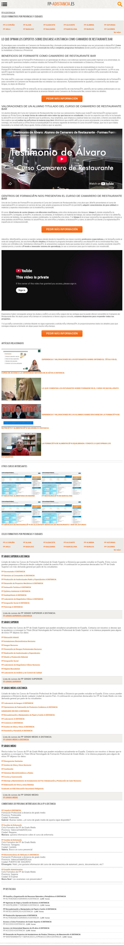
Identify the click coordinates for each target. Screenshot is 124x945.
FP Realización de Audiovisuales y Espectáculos (21, 653)
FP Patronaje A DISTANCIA (12, 607)
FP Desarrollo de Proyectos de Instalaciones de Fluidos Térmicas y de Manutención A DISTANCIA (42, 934)
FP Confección (7, 769)
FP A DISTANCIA (8, 13)
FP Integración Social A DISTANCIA (15, 603)
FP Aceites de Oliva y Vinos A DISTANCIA (18, 727)
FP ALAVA (27, 25)
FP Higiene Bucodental (11, 669)
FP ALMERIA (89, 25)
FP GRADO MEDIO (9, 746)
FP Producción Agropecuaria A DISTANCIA (20, 915)
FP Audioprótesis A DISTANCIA (14, 595)
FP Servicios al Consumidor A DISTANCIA (18, 575)
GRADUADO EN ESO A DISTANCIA (15, 711)
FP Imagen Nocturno (10, 645)
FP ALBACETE (49, 25)
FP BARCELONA (70, 29)
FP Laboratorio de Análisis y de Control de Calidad (22, 673)
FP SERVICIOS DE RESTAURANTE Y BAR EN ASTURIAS (64, 525)
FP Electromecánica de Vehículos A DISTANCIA (20, 855)
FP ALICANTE (69, 25)
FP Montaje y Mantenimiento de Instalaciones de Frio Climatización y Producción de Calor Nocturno (41, 781)
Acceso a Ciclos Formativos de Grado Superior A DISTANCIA (27, 922)
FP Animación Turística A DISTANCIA (16, 587)
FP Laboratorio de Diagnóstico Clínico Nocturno (21, 665)
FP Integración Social (10, 661)
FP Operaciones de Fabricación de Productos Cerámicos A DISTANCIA (30, 707)
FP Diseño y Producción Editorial (15, 657)
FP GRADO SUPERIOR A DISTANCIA (16, 556)
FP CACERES (109, 29)
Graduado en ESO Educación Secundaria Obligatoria (22, 789)
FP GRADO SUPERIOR (10, 622)
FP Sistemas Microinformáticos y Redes (17, 773)
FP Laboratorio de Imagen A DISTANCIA (17, 703)
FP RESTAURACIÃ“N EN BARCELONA (57, 496)
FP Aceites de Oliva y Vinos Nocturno (16, 765)
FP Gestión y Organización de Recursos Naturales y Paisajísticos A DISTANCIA (34, 896)
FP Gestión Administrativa (12, 869)
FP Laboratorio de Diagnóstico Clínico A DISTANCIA (22, 599)
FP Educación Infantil (10, 637)
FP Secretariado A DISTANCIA (13, 571)
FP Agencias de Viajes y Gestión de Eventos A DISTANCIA (26, 903)
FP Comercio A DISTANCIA (12, 723)
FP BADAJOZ (28, 29)
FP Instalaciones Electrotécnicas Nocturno (18, 641)
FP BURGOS (89, 29)
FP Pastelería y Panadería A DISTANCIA (17, 731)
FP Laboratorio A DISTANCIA (13, 719)
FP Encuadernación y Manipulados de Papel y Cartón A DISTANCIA (28, 715)
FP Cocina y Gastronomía (12, 777)
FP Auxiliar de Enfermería (12, 825)
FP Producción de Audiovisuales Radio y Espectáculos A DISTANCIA (29, 579)
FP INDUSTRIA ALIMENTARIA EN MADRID (18, 496)
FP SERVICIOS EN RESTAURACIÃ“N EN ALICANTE (22, 525)
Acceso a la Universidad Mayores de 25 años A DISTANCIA (26, 928)
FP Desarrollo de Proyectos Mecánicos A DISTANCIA (22, 583)
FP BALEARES (49, 29)
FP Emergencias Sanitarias (12, 761)
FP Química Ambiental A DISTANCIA (16, 591)
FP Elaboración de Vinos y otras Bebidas (18, 785)
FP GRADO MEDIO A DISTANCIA (14, 688)
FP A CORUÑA (9, 25)
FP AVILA (6, 29)
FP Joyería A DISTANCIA (11, 810)
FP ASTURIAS (109, 25)
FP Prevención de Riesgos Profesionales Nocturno (22, 649)
